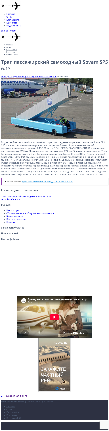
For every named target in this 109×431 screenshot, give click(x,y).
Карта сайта (12, 19)
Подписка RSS (13, 25)
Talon (37, 401)
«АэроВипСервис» (10, 199)
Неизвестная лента (15, 395)
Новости (10, 222)
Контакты (11, 22)
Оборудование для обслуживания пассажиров (32, 76)
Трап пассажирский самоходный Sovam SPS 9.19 (26, 196)
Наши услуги (12, 210)
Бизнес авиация (14, 216)
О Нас (9, 16)
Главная (10, 13)
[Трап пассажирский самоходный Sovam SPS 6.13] (47, 137)
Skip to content (8, 30)
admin (4, 76)
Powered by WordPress (12, 401)
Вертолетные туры (16, 219)
